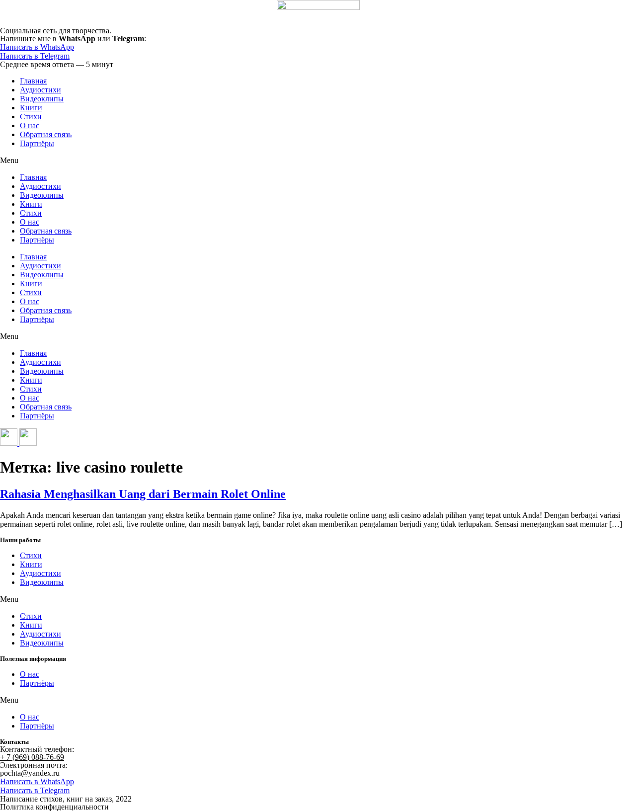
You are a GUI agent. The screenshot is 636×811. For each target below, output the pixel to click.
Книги (31, 107)
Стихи (31, 116)
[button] (318, 160)
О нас (29, 125)
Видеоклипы (42, 98)
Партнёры (37, 143)
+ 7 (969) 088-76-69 (32, 757)
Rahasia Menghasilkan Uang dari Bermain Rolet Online (143, 493)
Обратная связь (46, 134)
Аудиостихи (40, 89)
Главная (33, 81)
